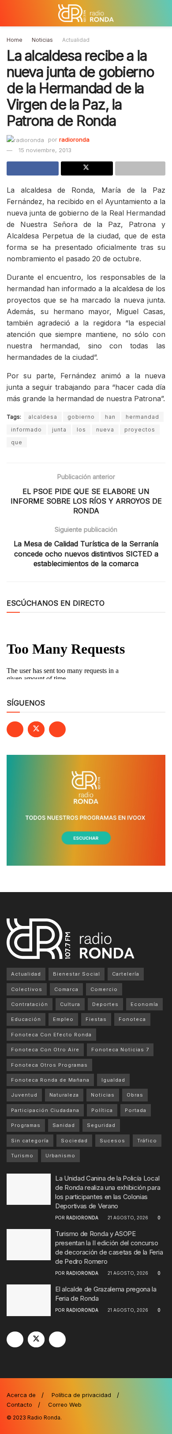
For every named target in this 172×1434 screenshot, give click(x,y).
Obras (135, 1095)
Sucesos (112, 1141)
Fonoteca (132, 1019)
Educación (26, 1019)
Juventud (24, 1095)
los (81, 429)
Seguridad (101, 1125)
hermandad (142, 416)
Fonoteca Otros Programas (49, 1065)
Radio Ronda (43, 1417)
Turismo (22, 1155)
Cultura (70, 1004)
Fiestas (96, 1019)
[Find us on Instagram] (57, 729)
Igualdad (113, 1080)
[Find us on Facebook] (15, 729)
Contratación (29, 1004)
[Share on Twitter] (87, 168)
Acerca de (21, 1394)
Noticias (42, 40)
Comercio (104, 989)
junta (59, 429)
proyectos (139, 429)
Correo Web (65, 1404)
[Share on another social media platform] (140, 168)
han (110, 416)
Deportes (105, 1004)
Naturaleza (64, 1095)
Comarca (66, 989)
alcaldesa (42, 416)
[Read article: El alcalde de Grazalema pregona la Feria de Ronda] (29, 1300)
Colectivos (26, 989)
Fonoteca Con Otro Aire (45, 1049)
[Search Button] (161, 13)
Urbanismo (60, 1155)
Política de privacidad (81, 1394)
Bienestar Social (76, 974)
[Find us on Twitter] (36, 729)
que (16, 442)
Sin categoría (30, 1141)
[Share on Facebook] (33, 168)
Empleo (63, 1019)
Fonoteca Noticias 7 (120, 1049)
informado (26, 429)
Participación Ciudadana (45, 1110)
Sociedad (74, 1141)
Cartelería (125, 974)
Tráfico (147, 1141)
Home (14, 40)
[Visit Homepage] (86, 13)
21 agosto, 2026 (127, 1217)
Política (102, 1110)
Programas (26, 1125)
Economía (144, 1004)
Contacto (19, 1404)
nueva (105, 429)
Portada (135, 1110)
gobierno (81, 416)
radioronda (74, 139)
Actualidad (76, 40)
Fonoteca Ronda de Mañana (50, 1080)
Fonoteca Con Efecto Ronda (51, 1035)
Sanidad (63, 1125)
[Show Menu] (10, 13)
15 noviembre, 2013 (45, 150)
